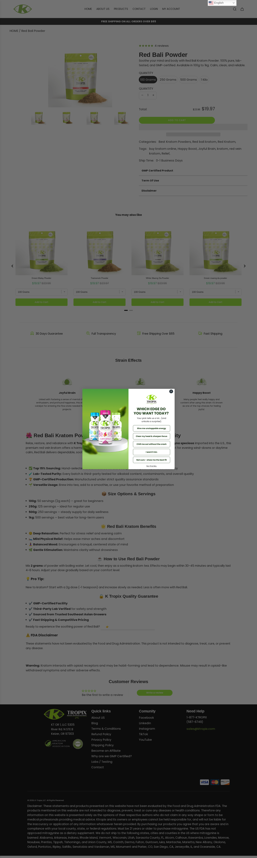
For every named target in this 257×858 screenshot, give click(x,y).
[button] (151, 428)
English (218, 2)
